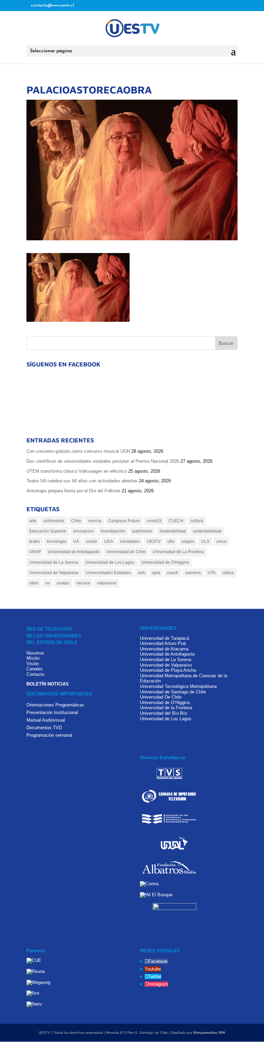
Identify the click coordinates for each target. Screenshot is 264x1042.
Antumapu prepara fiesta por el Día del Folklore (73, 490)
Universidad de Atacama (164, 648)
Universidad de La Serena (53, 562)
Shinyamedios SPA (209, 1032)
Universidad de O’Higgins (165, 702)
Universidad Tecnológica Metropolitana (178, 686)
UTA (212, 572)
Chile (76, 520)
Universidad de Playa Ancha (168, 670)
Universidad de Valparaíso (54, 572)
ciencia (94, 520)
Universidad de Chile (126, 551)
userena (193, 572)
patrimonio (142, 531)
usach (172, 572)
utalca (228, 572)
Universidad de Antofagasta (73, 551)
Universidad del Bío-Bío (163, 713)
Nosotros (35, 653)
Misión (33, 658)
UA (76, 541)
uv (47, 583)
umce (221, 541)
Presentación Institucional (52, 712)
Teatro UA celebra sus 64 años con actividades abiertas (82, 480)
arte (32, 520)
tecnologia (56, 541)
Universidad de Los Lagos (109, 562)
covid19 (154, 520)
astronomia (53, 520)
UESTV (154, 541)
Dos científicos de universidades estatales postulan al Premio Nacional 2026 (102, 461)
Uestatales (130, 541)
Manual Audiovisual (45, 720)
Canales (34, 668)
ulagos (188, 541)
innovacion (83, 531)
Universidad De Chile (161, 697)
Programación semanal (49, 735)
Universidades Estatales (108, 572)
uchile (91, 541)
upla (156, 572)
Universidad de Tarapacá (164, 638)
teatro (34, 541)
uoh (141, 572)
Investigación (113, 531)
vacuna (83, 583)
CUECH (176, 520)
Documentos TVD (44, 727)
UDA (108, 541)
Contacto (35, 674)
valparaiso (107, 583)
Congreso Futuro (124, 520)
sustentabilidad (207, 531)
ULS (205, 541)
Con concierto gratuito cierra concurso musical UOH (78, 451)
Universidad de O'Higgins (165, 562)
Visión (32, 663)
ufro (171, 541)
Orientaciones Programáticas (55, 705)
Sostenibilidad (172, 531)
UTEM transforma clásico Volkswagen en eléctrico (76, 471)
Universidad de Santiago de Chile (173, 691)
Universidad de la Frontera (166, 707)
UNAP (35, 551)
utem (33, 583)
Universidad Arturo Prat (163, 643)
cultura (196, 520)
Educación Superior (47, 531)
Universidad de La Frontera (178, 551)
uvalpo (63, 583)
